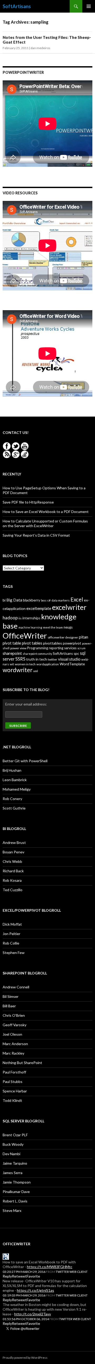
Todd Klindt (12, 1100)
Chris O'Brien (14, 1015)
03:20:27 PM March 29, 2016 (24, 1272)
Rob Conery (12, 798)
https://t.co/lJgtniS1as (35, 1290)
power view (18, 648)
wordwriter (17, 669)
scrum (81, 648)
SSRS (20, 659)
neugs (68, 627)
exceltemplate (38, 608)
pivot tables (32, 643)
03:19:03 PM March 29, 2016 (24, 1295)
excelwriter (69, 607)
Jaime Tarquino (15, 1163)
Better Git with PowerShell (25, 761)
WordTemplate (72, 664)
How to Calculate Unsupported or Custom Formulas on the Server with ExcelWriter (45, 523)
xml (35, 671)
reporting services (63, 648)
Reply (7, 1276)
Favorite (33, 1276)
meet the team (53, 627)
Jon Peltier (11, 933)
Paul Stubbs (12, 1081)
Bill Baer (9, 1006)
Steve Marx (12, 1210)
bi (4, 600)
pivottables (52, 643)
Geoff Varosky (14, 1025)
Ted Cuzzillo (12, 890)
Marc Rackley (13, 1053)
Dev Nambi (11, 1154)
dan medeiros (40, 48)
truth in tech (36, 659)
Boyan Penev (13, 852)
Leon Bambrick (15, 779)
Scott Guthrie (14, 808)
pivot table (12, 643)
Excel (76, 599)
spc (76, 653)
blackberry (31, 600)
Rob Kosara (12, 880)
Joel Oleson (12, 1034)
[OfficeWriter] (6, 1256)
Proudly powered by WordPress (25, 1358)
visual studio (69, 659)
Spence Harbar (15, 1091)
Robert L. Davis (15, 1201)
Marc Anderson (15, 1043)
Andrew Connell (16, 987)
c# (49, 600)
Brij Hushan (12, 770)
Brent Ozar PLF (15, 1135)
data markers (60, 600)
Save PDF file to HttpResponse (28, 502)
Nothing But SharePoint (22, 1062)
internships (31, 618)
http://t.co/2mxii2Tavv (32, 1314)
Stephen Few (14, 952)
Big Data (14, 600)
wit (12, 664)
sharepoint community (37, 653)
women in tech (25, 664)
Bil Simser (10, 996)
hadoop (10, 617)
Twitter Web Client (72, 1272)
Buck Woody (13, 1144)
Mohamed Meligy (17, 789)
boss (43, 600)
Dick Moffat (12, 924)
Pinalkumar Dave (16, 1191)
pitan (83, 637)
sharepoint (12, 653)
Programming (37, 648)
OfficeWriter (25, 635)
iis (20, 618)
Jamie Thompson (17, 1182)
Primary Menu (88, 6)
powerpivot (72, 643)
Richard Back (13, 871)
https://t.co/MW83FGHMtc (49, 1266)
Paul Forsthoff (14, 1072)
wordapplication (47, 664)
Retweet (19, 1276)
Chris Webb (12, 861)
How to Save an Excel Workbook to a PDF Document (46, 511)
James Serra (12, 1172)
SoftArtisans (17, 6)
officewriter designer (63, 637)
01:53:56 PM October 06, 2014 (26, 1319)
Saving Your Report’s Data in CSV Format (36, 535)
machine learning (30, 627)
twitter (52, 659)
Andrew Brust (14, 842)
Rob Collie (11, 943)
